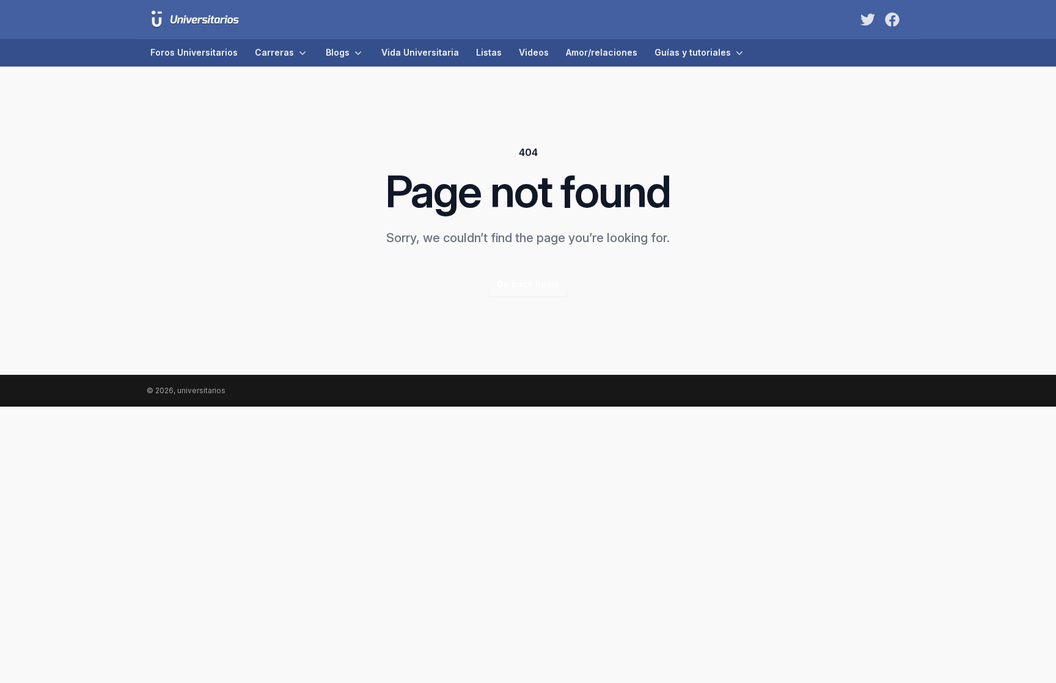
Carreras (274, 52)
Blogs (338, 52)
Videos (534, 52)
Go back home (528, 284)
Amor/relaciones (601, 52)
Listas (489, 52)
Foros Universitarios (194, 52)
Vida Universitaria (420, 52)
